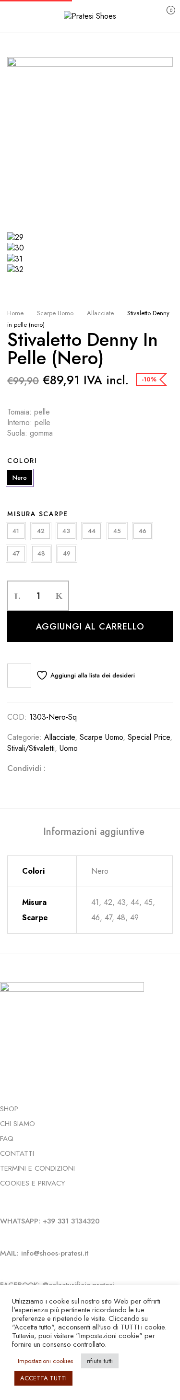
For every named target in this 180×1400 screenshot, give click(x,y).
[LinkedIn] (89, 768)
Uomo (69, 748)
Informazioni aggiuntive (93, 832)
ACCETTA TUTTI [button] (43, 1378)
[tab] (94, 832)
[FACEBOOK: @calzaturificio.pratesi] (2, 1268)
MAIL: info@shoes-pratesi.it (44, 1253)
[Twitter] (73, 768)
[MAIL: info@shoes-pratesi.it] (2, 1237)
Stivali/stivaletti (31, 748)
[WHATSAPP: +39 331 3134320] (2, 1204)
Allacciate (100, 313)
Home (15, 313)
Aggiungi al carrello (90, 626)
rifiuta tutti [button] (100, 1360)
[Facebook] (58, 768)
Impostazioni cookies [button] (45, 1360)
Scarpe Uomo (55, 313)
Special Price (149, 737)
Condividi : (26, 768)
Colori (22, 460)
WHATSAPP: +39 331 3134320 (50, 1221)
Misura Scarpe (37, 514)
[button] (160, 15)
